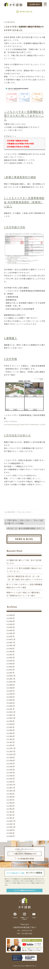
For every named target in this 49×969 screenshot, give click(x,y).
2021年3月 (10, 812)
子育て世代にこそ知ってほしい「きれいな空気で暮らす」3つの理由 (24, 522)
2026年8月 (10, 615)
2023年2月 (10, 742)
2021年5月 (10, 806)
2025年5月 (10, 660)
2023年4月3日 (9, 22)
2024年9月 (10, 685)
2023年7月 (10, 727)
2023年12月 (10, 712)
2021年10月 (10, 790)
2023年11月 (10, 715)
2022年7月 (10, 763)
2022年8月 (10, 760)
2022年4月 (10, 772)
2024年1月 (10, 709)
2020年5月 (10, 836)
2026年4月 (10, 627)
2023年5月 (10, 733)
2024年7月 (10, 691)
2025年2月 (10, 669)
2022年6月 (10, 766)
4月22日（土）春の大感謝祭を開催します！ (25, 528)
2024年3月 (10, 703)
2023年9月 (10, 721)
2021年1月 (10, 818)
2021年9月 (10, 794)
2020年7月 (10, 833)
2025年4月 (10, 663)
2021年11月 (10, 787)
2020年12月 (10, 821)
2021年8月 (10, 796)
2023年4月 (10, 736)
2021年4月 (10, 809)
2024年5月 (10, 697)
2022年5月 (10, 769)
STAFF (28, 512)
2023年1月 (10, 745)
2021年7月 (10, 800)
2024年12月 (10, 675)
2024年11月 (10, 678)
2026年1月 (10, 636)
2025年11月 (10, 642)
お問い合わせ (36, 4)
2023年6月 (10, 730)
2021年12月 (10, 784)
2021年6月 (10, 803)
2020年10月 (10, 827)
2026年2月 (10, 633)
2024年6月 (10, 694)
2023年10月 (10, 718)
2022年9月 (10, 757)
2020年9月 (10, 830)
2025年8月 (10, 651)
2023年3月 (10, 739)
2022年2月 (10, 778)
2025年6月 (10, 657)
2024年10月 (10, 681)
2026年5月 (10, 624)
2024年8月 (10, 688)
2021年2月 (10, 815)
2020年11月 (10, 824)
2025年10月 (10, 645)
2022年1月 (10, 781)
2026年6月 (10, 621)
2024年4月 (10, 700)
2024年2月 (10, 706)
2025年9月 (10, 648)
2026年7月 (10, 618)
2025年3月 (10, 666)
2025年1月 (10, 672)
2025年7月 (10, 654)
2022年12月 (10, 748)
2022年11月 (10, 751)
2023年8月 (10, 724)
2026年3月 (10, 630)
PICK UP (21, 512)
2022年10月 (10, 754)
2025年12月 (10, 639)
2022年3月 (10, 775)
